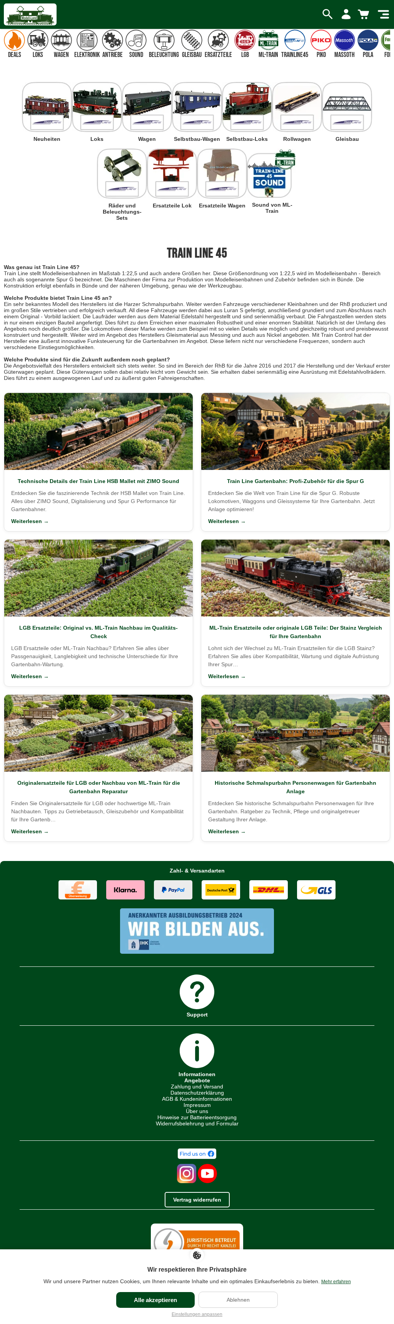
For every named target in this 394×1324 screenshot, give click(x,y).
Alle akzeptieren (155, 1300)
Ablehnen (238, 1300)
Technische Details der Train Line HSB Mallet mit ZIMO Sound (98, 481)
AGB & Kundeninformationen (197, 1099)
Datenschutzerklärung (197, 1092)
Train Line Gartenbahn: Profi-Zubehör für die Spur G (295, 481)
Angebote (197, 1080)
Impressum (197, 1105)
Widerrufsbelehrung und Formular (197, 1123)
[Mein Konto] (346, 14)
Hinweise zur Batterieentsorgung (197, 1117)
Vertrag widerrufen (197, 1200)
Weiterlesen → (30, 521)
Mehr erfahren (336, 1281)
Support (197, 1014)
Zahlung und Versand (197, 1086)
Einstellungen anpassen (197, 1314)
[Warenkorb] (365, 14)
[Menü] (383, 14)
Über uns (197, 1111)
